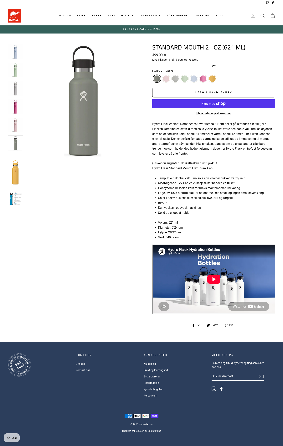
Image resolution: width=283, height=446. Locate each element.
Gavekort (202, 15)
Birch (175, 79)
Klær (81, 15)
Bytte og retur (152, 376)
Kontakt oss (83, 370)
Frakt (172, 59)
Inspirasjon (150, 15)
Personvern (150, 395)
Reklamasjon (151, 382)
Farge (162, 71)
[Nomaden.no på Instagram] (214, 388)
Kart (112, 15)
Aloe (184, 79)
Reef (203, 79)
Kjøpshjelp (150, 363)
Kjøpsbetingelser (153, 389)
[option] (141, 29)
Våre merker (177, 15)
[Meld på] (261, 376)
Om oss (80, 363)
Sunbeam (212, 79)
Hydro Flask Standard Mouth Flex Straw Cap (182, 168)
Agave (157, 79)
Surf (194, 79)
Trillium (166, 79)
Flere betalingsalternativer (213, 113)
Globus (127, 15)
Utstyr (65, 15)
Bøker (97, 15)
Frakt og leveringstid (156, 370)
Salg (220, 15)
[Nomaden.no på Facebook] (221, 388)
